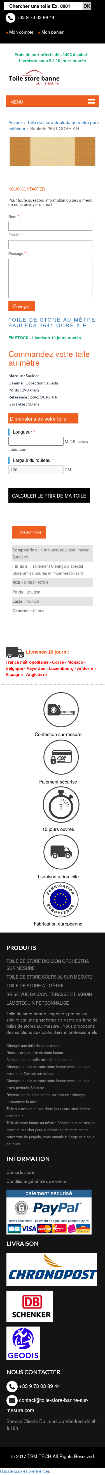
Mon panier (52, 32)
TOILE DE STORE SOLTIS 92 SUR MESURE (49, 977)
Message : (18, 253)
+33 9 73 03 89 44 (34, 17)
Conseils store (20, 1172)
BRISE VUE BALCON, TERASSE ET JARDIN (49, 994)
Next (87, 149)
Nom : (14, 216)
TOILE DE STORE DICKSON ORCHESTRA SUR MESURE (47, 964)
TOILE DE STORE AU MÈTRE (35, 985)
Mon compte (21, 32)
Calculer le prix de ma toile (49, 495)
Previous (18, 149)
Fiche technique (29, 532)
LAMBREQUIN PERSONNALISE (37, 1003)
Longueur (24, 432)
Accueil (15, 122)
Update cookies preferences (25, 1471)
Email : (15, 234)
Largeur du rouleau (33, 460)
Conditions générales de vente (36, 1181)
